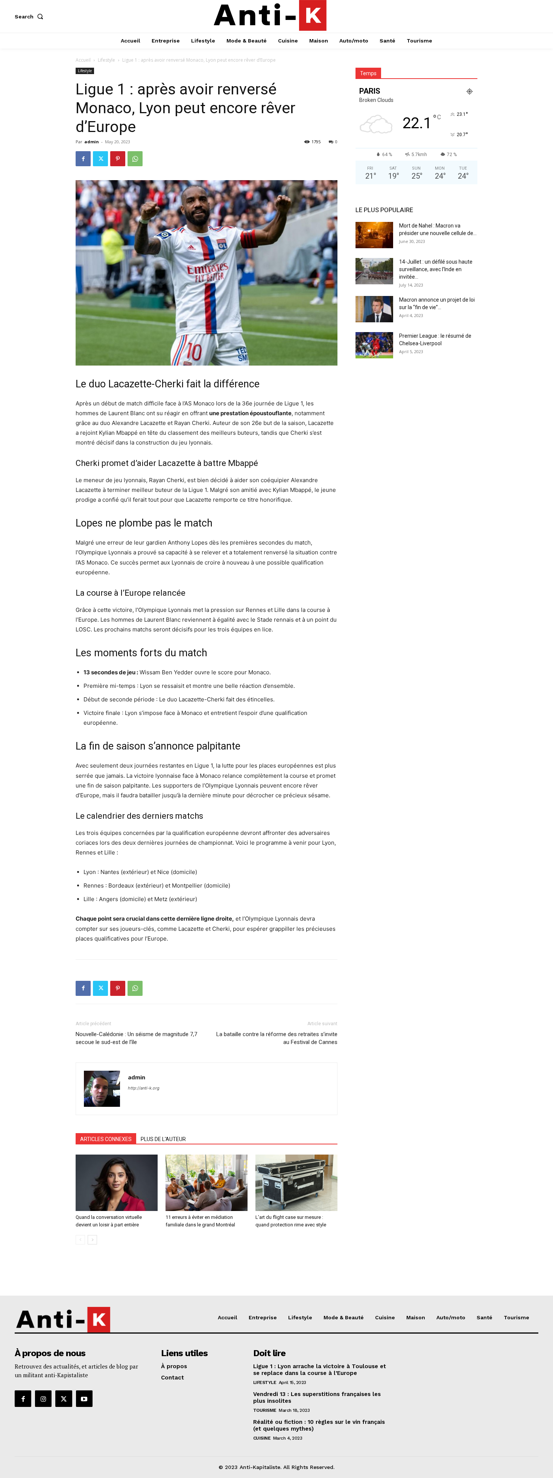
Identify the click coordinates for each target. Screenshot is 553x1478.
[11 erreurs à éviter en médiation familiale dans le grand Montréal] (207, 1183)
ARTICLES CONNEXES (106, 1139)
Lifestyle (106, 60)
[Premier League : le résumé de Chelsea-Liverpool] (374, 345)
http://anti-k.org (144, 1088)
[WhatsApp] (135, 158)
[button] (30, 16)
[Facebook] (83, 158)
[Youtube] (84, 1398)
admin (91, 141)
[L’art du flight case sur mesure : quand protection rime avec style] (296, 1183)
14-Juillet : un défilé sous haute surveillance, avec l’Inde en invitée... (435, 269)
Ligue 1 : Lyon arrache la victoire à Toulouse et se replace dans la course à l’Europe (319, 1369)
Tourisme (264, 1410)
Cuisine (262, 1438)
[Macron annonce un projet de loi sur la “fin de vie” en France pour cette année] (374, 309)
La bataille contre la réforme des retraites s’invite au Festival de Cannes (276, 1038)
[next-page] (92, 1239)
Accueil (83, 60)
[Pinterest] (117, 158)
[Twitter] (100, 158)
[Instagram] (43, 1398)
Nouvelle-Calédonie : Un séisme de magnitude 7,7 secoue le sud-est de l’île (136, 1038)
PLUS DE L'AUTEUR (163, 1139)
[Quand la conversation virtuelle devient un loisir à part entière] (117, 1183)
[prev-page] (80, 1239)
